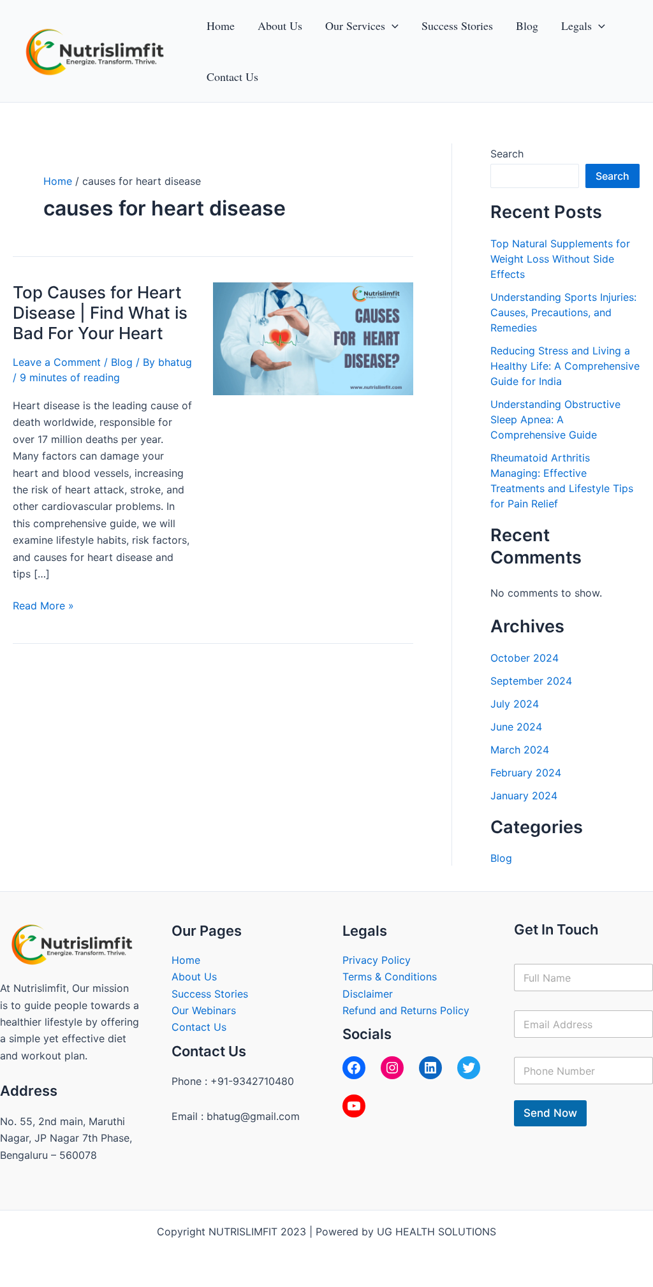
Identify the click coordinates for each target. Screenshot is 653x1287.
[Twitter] (468, 1067)
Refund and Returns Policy (405, 1010)
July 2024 (514, 703)
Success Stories (210, 993)
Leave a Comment (57, 362)
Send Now (550, 1113)
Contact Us (199, 1027)
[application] (392, 25)
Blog (122, 362)
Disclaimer (367, 993)
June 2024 (516, 726)
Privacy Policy (376, 960)
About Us (194, 976)
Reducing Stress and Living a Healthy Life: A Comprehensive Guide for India (565, 366)
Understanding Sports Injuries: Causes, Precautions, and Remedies (563, 312)
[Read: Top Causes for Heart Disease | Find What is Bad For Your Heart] (313, 337)
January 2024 (523, 795)
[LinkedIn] (430, 1067)
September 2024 (531, 680)
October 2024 (524, 657)
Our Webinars (204, 1010)
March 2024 (519, 749)
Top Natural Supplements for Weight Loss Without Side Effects (560, 258)
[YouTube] (353, 1105)
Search (507, 153)
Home (186, 960)
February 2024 (525, 772)
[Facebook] (353, 1067)
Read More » (43, 604)
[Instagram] (392, 1067)
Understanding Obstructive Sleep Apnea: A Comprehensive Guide (555, 419)
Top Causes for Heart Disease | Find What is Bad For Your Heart (100, 312)
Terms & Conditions (389, 976)
